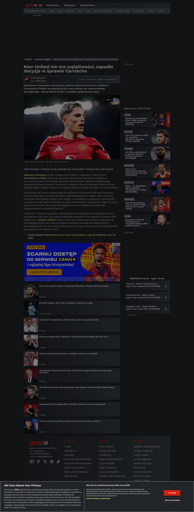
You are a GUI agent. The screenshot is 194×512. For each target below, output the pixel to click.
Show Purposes (172, 500)
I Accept (172, 493)
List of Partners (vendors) (98, 498)
